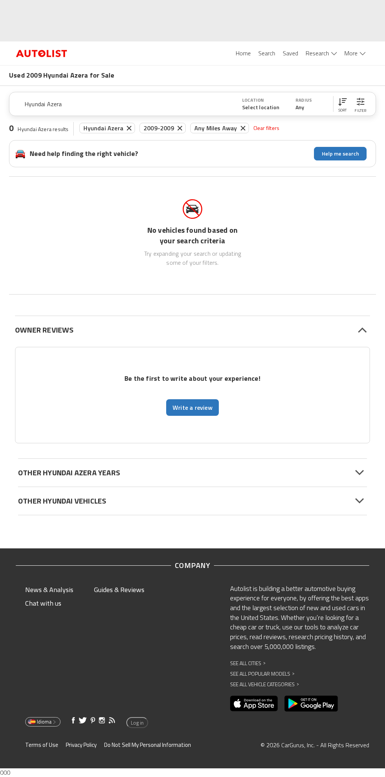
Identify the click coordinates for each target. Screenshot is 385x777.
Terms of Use (41, 744)
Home (243, 53)
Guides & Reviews (119, 590)
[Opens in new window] (254, 703)
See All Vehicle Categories (264, 684)
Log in (137, 723)
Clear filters (266, 128)
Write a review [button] (192, 407)
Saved (290, 53)
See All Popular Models (262, 674)
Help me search (340, 153)
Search (266, 53)
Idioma (44, 721)
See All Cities (247, 663)
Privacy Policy (81, 744)
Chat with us (43, 603)
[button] (342, 104)
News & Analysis (49, 590)
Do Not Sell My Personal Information (147, 744)
